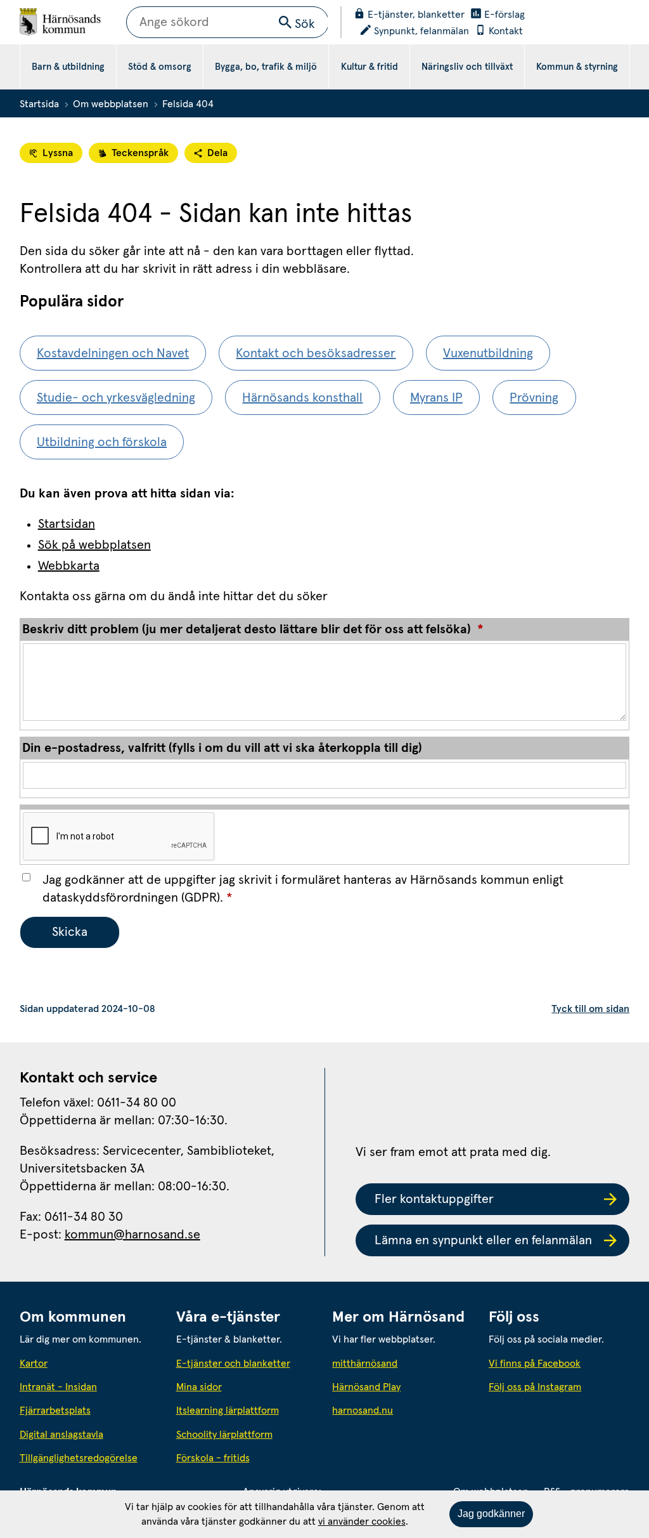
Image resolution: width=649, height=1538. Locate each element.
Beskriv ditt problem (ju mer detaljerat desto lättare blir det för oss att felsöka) (253, 629)
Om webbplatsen (110, 104)
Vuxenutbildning (488, 353)
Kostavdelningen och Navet (113, 353)
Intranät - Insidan (58, 1387)
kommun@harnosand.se (132, 1234)
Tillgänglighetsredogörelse (79, 1458)
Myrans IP (436, 397)
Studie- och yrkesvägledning (116, 397)
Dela (217, 153)
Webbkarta (69, 566)
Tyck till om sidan (590, 1009)
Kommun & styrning (577, 67)
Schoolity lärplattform (224, 1435)
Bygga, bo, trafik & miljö (266, 67)
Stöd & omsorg (159, 67)
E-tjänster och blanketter (233, 1363)
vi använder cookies (362, 1521)
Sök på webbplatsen (94, 545)
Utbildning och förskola (102, 442)
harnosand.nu (402, 1410)
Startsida (39, 104)
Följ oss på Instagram (535, 1387)
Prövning (534, 397)
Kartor (34, 1363)
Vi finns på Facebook (535, 1363)
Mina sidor (199, 1387)
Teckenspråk (140, 153)
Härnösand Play (366, 1387)
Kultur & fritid (369, 67)
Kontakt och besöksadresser (315, 353)
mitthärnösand (402, 1363)
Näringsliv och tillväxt (467, 67)
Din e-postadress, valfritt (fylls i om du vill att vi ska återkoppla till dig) (222, 748)
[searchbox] (227, 22)
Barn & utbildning (68, 67)
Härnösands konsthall (302, 397)
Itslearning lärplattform (227, 1410)
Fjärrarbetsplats (55, 1410)
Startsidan (66, 524)
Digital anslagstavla (61, 1435)
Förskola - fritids (213, 1458)
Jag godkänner (491, 1513)
